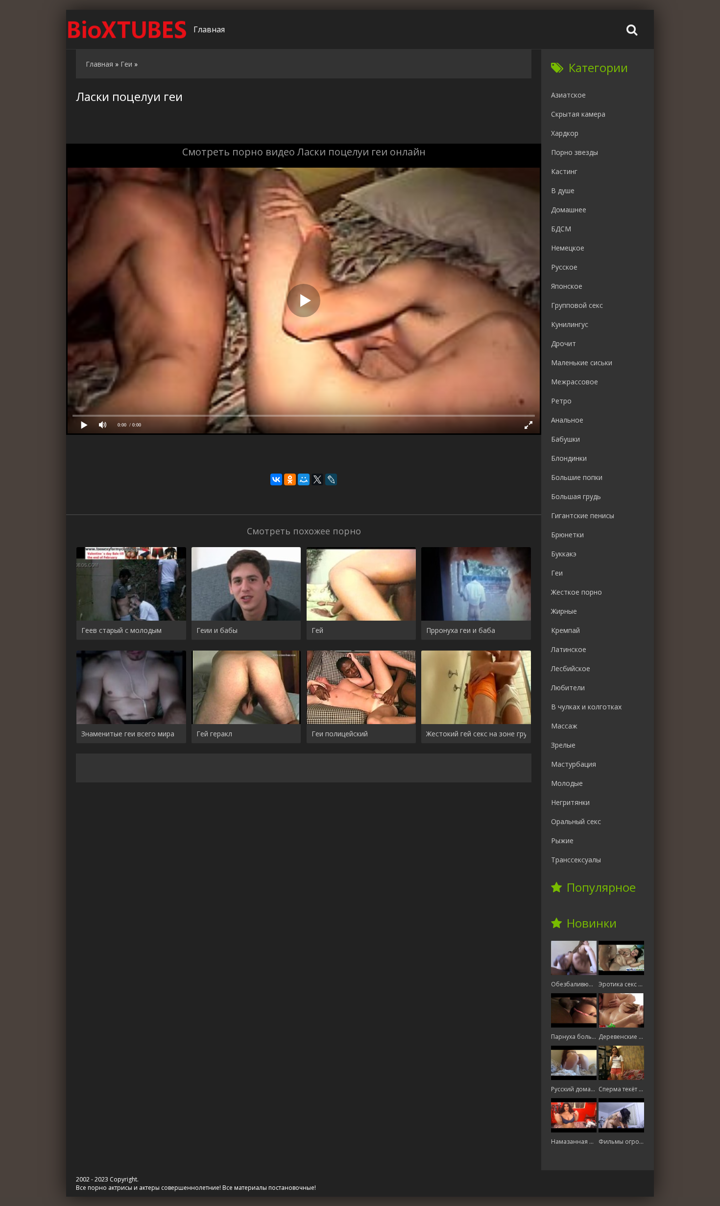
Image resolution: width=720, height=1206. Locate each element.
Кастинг (564, 171)
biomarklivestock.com (127, 29)
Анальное (567, 420)
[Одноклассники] (290, 479)
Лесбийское (570, 668)
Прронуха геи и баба (460, 630)
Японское (566, 286)
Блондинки (569, 458)
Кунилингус (569, 324)
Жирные (564, 611)
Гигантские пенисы (582, 515)
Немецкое (567, 247)
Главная (209, 29)
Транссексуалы (576, 859)
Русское (564, 267)
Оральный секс (576, 821)
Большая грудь (576, 496)
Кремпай (565, 630)
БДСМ (561, 228)
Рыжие (562, 840)
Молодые (567, 783)
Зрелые (563, 745)
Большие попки (576, 477)
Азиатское (568, 95)
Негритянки (570, 802)
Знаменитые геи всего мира (127, 733)
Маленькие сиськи (581, 362)
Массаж (564, 725)
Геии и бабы (217, 630)
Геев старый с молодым (121, 630)
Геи (557, 573)
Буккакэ (563, 553)
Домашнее (568, 209)
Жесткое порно (576, 592)
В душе (563, 190)
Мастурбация (573, 764)
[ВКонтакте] (276, 479)
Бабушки (565, 439)
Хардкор (564, 133)
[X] (317, 479)
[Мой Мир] (304, 479)
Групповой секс (577, 305)
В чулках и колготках (586, 706)
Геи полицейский (340, 733)
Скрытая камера (578, 114)
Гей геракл (214, 733)
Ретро (561, 400)
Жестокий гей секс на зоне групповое (476, 733)
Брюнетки (567, 534)
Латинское (568, 649)
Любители (568, 687)
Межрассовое (574, 381)
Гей (317, 630)
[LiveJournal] (331, 479)
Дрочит (563, 343)
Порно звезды (574, 152)
